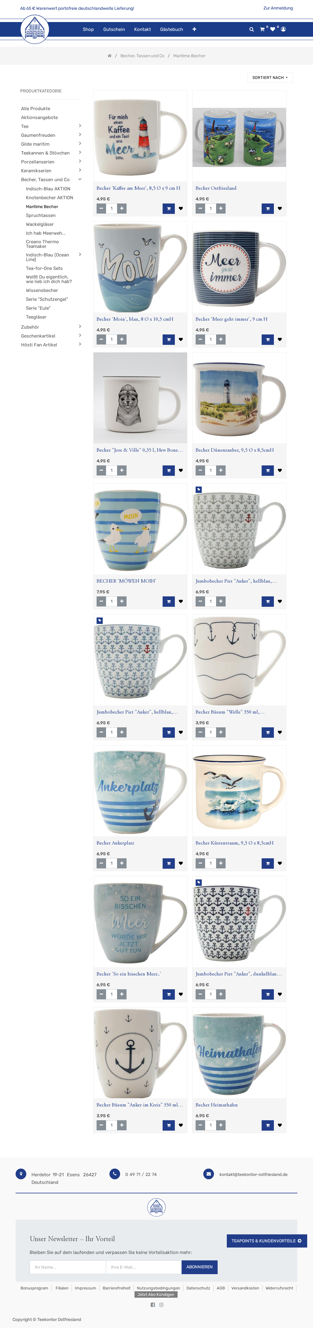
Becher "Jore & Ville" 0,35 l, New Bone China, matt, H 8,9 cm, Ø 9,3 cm (137, 451)
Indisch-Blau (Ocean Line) (47, 257)
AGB (221, 1288)
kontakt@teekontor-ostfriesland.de (253, 1174)
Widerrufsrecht (279, 1288)
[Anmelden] (283, 29)
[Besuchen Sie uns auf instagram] (161, 1305)
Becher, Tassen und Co (45, 179)
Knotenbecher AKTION (49, 197)
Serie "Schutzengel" (47, 299)
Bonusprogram (34, 1288)
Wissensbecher (42, 290)
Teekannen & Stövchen (45, 153)
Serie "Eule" (38, 308)
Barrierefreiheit (117, 1288)
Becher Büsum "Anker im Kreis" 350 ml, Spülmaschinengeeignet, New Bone (138, 1106)
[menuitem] (88, 29)
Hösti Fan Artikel (39, 345)
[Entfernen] (101, 208)
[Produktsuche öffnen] (251, 29)
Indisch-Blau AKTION (48, 189)
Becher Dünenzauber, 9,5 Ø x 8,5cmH (235, 450)
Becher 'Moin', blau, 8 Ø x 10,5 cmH (135, 319)
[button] (194, 29)
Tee (24, 126)
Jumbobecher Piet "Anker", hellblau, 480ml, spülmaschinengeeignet (234, 582)
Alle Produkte (35, 108)
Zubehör (30, 327)
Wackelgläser (40, 224)
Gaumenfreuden (38, 135)
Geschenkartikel (38, 336)
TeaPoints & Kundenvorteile (264, 1241)
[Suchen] (240, 74)
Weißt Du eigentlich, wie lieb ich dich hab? (49, 279)
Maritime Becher (42, 206)
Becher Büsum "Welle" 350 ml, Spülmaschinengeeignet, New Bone (232, 713)
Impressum (85, 1288)
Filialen (61, 1288)
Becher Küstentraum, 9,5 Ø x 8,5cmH (235, 843)
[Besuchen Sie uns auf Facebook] (152, 1305)
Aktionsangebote (39, 117)
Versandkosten (245, 1288)
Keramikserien (36, 170)
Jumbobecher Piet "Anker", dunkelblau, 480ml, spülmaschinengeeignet (237, 975)
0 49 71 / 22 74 (141, 1174)
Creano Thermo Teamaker (42, 244)
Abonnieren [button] (199, 1267)
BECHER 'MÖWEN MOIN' (126, 581)
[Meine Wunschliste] (272, 29)
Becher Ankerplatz (115, 843)
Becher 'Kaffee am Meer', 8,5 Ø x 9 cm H (138, 188)
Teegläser (36, 317)
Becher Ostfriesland (216, 188)
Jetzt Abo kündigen (156, 1294)
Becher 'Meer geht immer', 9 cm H (231, 319)
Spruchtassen (41, 215)
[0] (262, 29)
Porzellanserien (37, 162)
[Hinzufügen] (122, 208)
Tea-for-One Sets (44, 268)
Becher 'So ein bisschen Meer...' (129, 974)
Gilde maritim (35, 144)
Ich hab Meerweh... (46, 233)
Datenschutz (198, 1288)
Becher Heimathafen (217, 1105)
